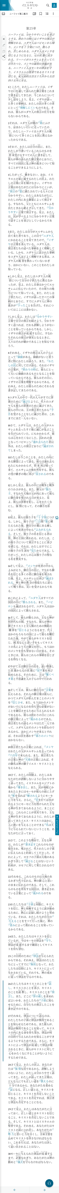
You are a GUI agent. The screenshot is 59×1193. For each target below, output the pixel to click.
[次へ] (44, 1190)
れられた (41, 441)
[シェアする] (4, 56)
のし (38, 996)
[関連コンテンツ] (47, 14)
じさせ (17, 702)
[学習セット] (34, 14)
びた (27, 401)
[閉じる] (4, 39)
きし (22, 787)
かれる (36, 718)
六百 (14, 755)
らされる (29, 601)
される (41, 473)
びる (29, 860)
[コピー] (4, 51)
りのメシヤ (43, 735)
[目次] (3, 13)
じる (23, 629)
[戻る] (14, 1190)
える (45, 1080)
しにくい (28, 107)
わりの (29, 369)
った (21, 305)
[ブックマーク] (41, 14)
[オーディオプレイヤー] (49, 1183)
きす (30, 844)
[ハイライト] (4, 45)
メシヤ (31, 566)
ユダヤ (48, 235)
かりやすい (44, 316)
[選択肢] (53, 14)
